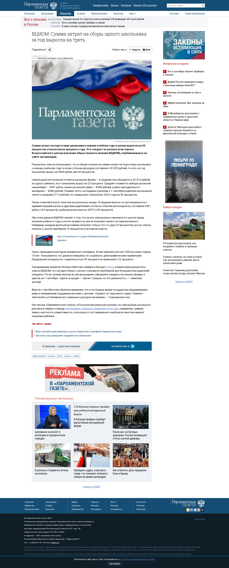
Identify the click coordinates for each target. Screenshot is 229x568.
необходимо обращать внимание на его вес (92, 308)
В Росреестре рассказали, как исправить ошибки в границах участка (180, 246)
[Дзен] (146, 49)
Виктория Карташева (47, 58)
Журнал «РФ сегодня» (145, 5)
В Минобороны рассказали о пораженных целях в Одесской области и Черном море (181, 116)
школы (51, 356)
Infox (110, 266)
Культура (118, 13)
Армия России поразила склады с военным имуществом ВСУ (183, 83)
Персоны (76, 505)
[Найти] (203, 6)
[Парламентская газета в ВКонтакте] (191, 509)
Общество (65, 13)
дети (59, 356)
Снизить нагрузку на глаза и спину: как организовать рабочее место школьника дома (182, 260)
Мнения (94, 505)
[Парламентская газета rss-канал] (188, 509)
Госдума (174, 13)
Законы (115, 5)
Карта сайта (200, 519)
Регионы (115, 505)
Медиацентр (77, 509)
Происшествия (99, 13)
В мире (81, 13)
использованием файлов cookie (138, 559)
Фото (113, 502)
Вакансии (140, 509)
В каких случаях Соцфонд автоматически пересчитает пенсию (88, 26)
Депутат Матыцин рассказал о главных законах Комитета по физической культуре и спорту (182, 130)
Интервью (96, 509)
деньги (67, 356)
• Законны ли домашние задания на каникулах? (62, 335)
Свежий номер (100, 5)
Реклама (140, 505)
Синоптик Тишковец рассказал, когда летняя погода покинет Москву (184, 272)
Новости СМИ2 (91, 486)
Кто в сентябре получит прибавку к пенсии (78, 22)
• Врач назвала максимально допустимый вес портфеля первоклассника (78, 331)
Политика (29, 13)
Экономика (47, 13)
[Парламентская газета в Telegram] (195, 509)
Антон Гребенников (65, 58)
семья (76, 356)
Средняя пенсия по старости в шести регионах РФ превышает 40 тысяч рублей (96, 19)
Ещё (131, 13)
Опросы (95, 502)
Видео (75, 502)
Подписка (126, 5)
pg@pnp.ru (55, 543)
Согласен (114, 564)
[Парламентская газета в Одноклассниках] (198, 509)
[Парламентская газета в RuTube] (202, 509)
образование (39, 356)
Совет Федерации (195, 13)
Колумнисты (116, 509)
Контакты (141, 502)
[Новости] (134, 49)
